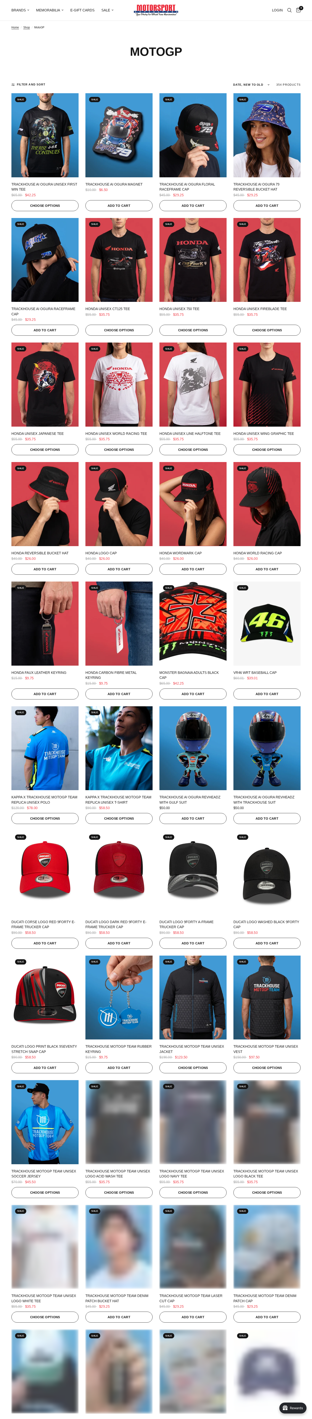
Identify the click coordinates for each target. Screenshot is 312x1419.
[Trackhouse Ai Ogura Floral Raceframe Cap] (193, 135)
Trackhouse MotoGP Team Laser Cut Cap (190, 1298)
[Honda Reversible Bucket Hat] (45, 504)
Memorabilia (48, 10)
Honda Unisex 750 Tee (179, 309)
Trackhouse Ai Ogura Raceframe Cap (43, 311)
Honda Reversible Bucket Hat (40, 553)
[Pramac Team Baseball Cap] (267, 1371)
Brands (18, 10)
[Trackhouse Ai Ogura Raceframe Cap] (45, 260)
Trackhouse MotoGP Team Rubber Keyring (118, 1049)
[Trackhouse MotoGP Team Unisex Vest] (267, 998)
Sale (105, 10)
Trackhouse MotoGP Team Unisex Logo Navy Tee (191, 1173)
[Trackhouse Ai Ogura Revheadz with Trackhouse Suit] (267, 748)
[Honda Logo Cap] (119, 504)
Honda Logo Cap (101, 553)
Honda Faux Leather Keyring (38, 673)
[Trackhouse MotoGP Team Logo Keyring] (119, 1371)
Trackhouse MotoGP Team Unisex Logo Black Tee (265, 1173)
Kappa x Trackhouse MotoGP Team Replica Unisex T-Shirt (118, 799)
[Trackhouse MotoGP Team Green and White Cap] (45, 1371)
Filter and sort (31, 84)
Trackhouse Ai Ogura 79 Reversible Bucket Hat (256, 186)
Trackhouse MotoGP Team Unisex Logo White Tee (43, 1298)
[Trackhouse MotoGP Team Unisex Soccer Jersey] (45, 1122)
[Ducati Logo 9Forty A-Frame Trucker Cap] (193, 873)
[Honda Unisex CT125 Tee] (119, 260)
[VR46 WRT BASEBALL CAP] (267, 624)
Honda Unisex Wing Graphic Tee (263, 434)
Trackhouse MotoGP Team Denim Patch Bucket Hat (116, 1298)
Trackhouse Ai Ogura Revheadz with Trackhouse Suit (263, 799)
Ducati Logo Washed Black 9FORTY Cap (266, 924)
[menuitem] (22, 10)
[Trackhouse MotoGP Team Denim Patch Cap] (267, 1247)
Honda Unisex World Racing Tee (116, 434)
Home (15, 27)
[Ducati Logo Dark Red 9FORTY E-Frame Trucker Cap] (119, 873)
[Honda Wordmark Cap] (193, 504)
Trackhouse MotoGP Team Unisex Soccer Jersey (43, 1173)
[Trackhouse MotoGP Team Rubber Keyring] (119, 998)
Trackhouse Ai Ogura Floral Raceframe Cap (187, 186)
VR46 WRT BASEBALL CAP (255, 673)
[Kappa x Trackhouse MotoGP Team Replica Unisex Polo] (45, 748)
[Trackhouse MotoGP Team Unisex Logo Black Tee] (267, 1122)
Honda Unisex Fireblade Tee (260, 309)
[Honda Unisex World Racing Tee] (119, 385)
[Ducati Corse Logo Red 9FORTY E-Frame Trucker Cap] (45, 873)
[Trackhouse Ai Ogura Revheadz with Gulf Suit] (193, 748)
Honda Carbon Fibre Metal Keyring (110, 675)
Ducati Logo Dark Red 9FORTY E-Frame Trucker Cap (115, 924)
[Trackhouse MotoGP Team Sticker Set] (193, 1371)
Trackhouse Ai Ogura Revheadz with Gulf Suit (189, 799)
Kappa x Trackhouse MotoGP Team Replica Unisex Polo (44, 799)
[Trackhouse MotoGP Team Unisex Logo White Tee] (45, 1247)
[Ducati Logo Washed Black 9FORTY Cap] (267, 873)
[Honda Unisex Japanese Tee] (45, 385)
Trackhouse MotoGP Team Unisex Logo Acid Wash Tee (117, 1173)
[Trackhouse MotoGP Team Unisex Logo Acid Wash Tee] (119, 1122)
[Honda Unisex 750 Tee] (193, 260)
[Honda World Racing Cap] (267, 504)
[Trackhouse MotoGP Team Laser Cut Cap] (193, 1247)
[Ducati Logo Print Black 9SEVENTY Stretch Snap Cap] (45, 998)
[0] (297, 10)
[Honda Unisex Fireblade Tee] (267, 260)
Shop (26, 27)
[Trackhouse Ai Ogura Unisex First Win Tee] (45, 135)
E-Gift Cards (82, 10)
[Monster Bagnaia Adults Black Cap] (193, 624)
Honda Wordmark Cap (180, 553)
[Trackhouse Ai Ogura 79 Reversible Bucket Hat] (267, 135)
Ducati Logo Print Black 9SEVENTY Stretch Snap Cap (44, 1049)
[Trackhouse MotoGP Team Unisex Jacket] (193, 998)
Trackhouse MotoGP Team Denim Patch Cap (264, 1298)
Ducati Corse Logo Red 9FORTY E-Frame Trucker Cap (43, 924)
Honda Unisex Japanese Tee (37, 434)
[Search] (289, 10)
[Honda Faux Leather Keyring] (45, 624)
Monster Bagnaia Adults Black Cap (189, 675)
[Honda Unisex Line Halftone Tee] (193, 385)
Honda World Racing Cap (257, 553)
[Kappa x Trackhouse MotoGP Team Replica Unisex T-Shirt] (119, 748)
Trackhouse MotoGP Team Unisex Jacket (191, 1049)
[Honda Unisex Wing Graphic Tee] (267, 385)
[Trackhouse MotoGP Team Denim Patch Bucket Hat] (119, 1247)
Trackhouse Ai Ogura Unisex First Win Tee (44, 186)
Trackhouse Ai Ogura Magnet (114, 184)
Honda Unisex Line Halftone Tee (190, 434)
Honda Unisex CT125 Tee (107, 309)
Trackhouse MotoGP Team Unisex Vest (265, 1049)
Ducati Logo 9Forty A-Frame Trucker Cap (186, 924)
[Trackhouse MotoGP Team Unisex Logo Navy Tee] (193, 1122)
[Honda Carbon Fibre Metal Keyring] (119, 624)
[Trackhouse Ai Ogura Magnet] (119, 135)
